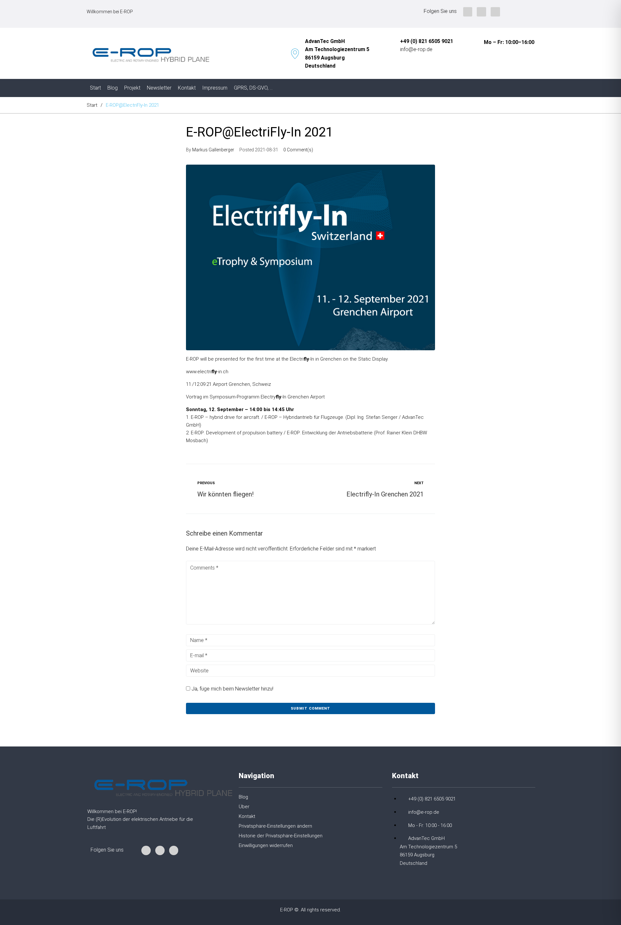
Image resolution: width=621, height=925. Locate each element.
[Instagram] (468, 11)
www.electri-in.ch (207, 372)
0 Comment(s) (298, 149)
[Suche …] (531, 88)
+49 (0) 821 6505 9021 (426, 41)
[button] (307, 828)
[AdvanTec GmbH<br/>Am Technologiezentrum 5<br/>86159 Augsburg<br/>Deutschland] (295, 54)
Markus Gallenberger (213, 149)
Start (92, 105)
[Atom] (495, 11)
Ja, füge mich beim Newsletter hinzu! (231, 689)
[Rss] (481, 11)
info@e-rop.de (416, 49)
